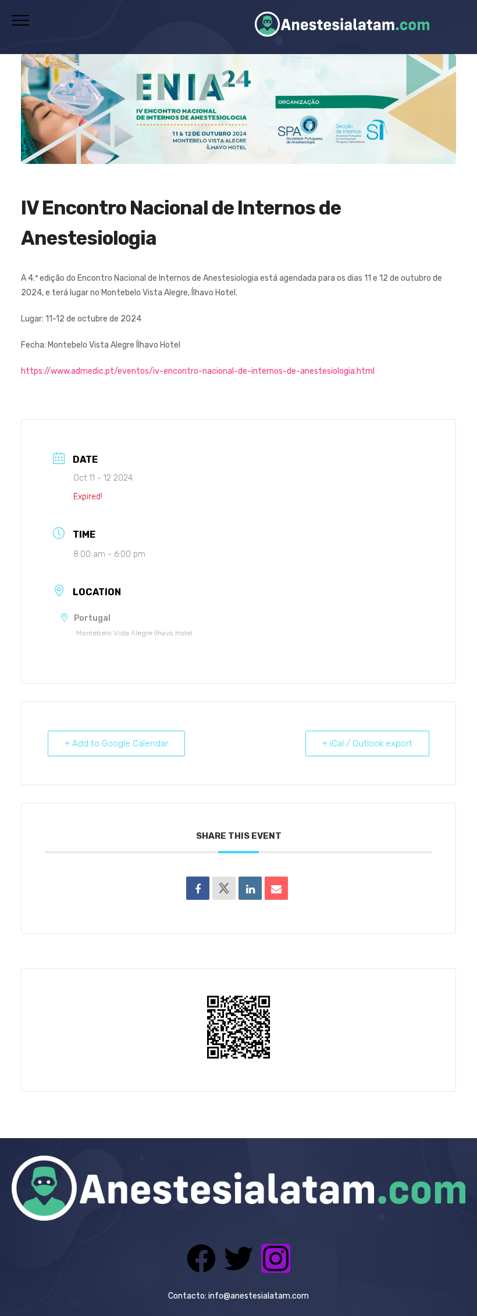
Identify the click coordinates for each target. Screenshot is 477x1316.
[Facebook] (201, 1258)
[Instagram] (275, 1258)
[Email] (276, 888)
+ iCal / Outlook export (367, 743)
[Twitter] (238, 1258)
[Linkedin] (250, 888)
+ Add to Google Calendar (116, 743)
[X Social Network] (224, 888)
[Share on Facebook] (197, 888)
